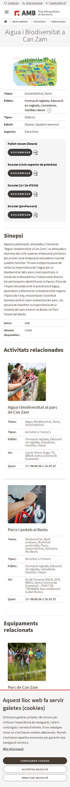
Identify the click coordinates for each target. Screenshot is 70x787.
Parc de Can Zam (23, 687)
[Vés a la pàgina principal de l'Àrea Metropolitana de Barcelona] (36, 12)
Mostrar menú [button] (6, 9)
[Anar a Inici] (5, 21)
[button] (11, 3)
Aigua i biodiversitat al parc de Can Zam (32, 409)
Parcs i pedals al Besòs (28, 529)
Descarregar (21, 152)
